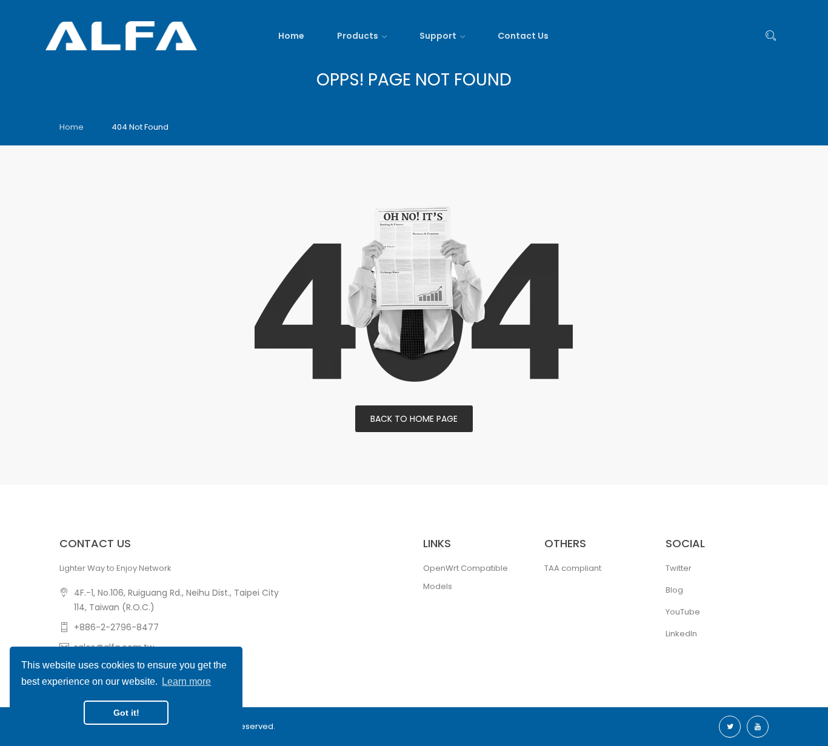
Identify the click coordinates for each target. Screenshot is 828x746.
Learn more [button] (186, 681)
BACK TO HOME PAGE (414, 419)
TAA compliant (572, 568)
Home (71, 127)
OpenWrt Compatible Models (465, 577)
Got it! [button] (126, 713)
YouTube (683, 612)
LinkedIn (681, 633)
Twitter (679, 568)
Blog (674, 590)
